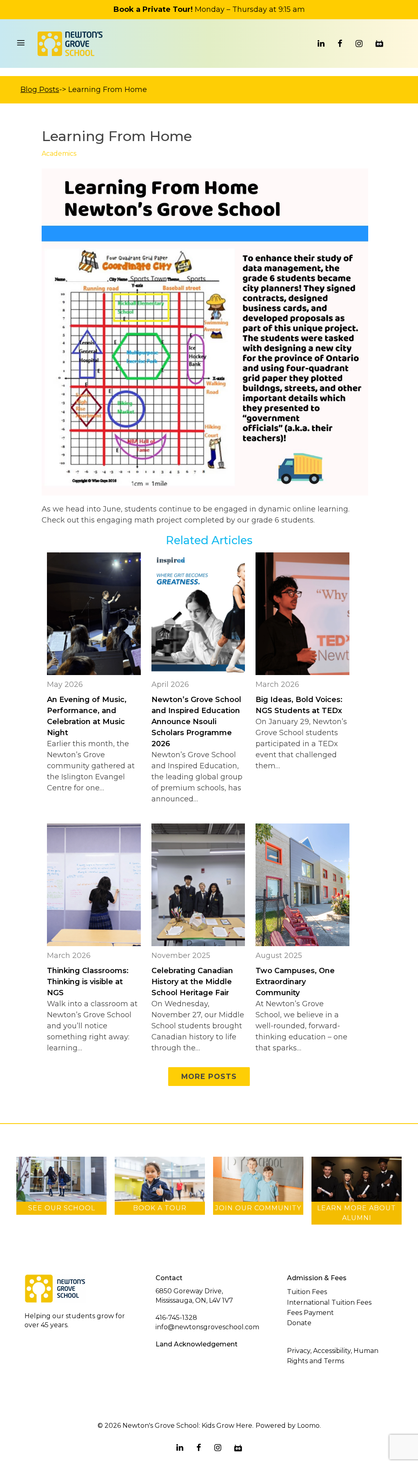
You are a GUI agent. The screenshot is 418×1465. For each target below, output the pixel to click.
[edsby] (379, 43)
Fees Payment (310, 1313)
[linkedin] (321, 44)
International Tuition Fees (329, 1302)
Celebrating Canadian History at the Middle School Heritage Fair (192, 981)
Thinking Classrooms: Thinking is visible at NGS (88, 981)
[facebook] (340, 44)
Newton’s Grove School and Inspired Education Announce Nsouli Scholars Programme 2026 (196, 721)
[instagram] (359, 44)
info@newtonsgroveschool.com (207, 1327)
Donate (299, 1323)
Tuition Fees (307, 1292)
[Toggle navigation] (20, 43)
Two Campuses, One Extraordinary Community (295, 981)
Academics (59, 153)
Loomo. (309, 1425)
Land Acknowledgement (197, 1344)
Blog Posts (39, 89)
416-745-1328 (176, 1317)
